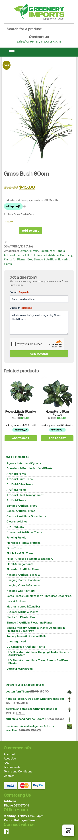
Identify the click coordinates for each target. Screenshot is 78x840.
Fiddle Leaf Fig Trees (20, 553)
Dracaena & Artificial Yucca (24, 532)
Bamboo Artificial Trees (22, 506)
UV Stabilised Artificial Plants (26, 647)
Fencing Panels (16, 537)
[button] (68, 830)
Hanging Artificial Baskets (23, 575)
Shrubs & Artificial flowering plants (29, 622)
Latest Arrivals (16, 601)
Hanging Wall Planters (21, 591)
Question (21, 307)
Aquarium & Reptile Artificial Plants (30, 468)
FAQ (6, 763)
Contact (9, 776)
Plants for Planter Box (21, 617)
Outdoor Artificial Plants (22, 612)
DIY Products (15, 527)
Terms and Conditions (18, 771)
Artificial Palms (16, 490)
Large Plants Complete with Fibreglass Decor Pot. (39, 596)
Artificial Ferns (16, 474)
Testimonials (12, 767)
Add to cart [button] (20, 438)
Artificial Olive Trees (20, 484)
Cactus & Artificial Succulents (26, 516)
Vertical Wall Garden (20, 669)
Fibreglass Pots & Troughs (23, 543)
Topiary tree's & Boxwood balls (26, 636)
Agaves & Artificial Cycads (24, 463)
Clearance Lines (17, 521)
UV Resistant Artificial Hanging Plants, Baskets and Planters (38, 653)
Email (19, 292)
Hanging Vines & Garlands (23, 585)
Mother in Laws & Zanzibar (23, 606)
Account (9, 754)
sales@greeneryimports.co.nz (39, 41)
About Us (10, 758)
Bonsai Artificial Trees (21, 511)
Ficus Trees (14, 548)
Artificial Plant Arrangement (25, 495)
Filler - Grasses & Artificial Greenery (30, 559)
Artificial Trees (16, 500)
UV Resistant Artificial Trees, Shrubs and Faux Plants (38, 662)
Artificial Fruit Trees (20, 479)
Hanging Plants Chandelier (24, 580)
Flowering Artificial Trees (23, 569)
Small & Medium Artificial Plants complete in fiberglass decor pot (36, 629)
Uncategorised (16, 641)
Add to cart (30, 231)
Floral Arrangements (20, 564)
